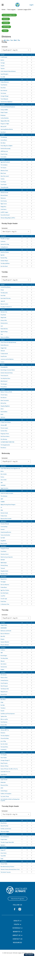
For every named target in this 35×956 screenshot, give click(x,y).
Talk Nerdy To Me (5, 688)
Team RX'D (3, 855)
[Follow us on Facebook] (14, 909)
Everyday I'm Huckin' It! (6, 306)
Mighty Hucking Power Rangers (8, 504)
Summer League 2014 (24, 9)
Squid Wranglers (4, 74)
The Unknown (4, 496)
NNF (2, 652)
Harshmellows (4, 411)
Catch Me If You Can (5, 771)
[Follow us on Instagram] (19, 909)
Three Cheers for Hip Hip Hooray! (8, 342)
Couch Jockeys (4, 526)
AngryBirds (3, 540)
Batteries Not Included (6, 518)
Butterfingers (4, 655)
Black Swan (3, 173)
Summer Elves (4, 430)
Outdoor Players (4, 260)
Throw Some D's (4, 375)
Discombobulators (5, 836)
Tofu (2, 334)
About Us (16, 935)
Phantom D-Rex (4, 785)
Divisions (5, 19)
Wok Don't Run (4, 574)
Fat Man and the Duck (6, 828)
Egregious (3, 845)
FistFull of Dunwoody (5, 148)
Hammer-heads (4, 513)
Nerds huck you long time (7, 557)
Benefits (16, 932)
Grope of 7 (3, 850)
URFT (2, 499)
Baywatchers (4, 579)
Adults (17, 921)
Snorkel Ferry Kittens (5, 287)
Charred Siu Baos (5, 738)
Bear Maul (3, 699)
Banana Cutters (4, 304)
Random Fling (4, 257)
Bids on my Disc (4, 719)
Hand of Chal (4, 694)
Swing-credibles (4, 109)
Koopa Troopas (4, 112)
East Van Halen (4, 744)
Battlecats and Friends (6, 630)
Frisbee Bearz (4, 587)
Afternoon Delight (5, 831)
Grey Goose (3, 314)
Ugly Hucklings (4, 331)
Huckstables (3, 157)
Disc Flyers (3, 143)
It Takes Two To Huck (6, 422)
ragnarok (3, 301)
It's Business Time (5, 604)
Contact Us (17, 939)
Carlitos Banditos (5, 118)
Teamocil (3, 568)
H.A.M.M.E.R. (4, 749)
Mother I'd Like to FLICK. (6, 392)
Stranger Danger (5, 96)
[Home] (17, 890)
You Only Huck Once (5, 378)
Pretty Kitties (4, 386)
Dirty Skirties (4, 823)
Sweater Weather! (5, 642)
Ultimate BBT (4, 425)
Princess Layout (4, 428)
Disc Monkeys (4, 439)
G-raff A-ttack (4, 57)
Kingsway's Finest (5, 433)
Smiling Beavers (4, 247)
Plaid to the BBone (5, 337)
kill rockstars (4, 674)
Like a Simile (3, 479)
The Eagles (3, 581)
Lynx (2, 326)
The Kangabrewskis (5, 445)
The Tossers (3, 167)
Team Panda (3, 184)
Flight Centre (4, 203)
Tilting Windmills (4, 187)
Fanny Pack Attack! (5, 215)
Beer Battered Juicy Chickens (7, 866)
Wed (15, 40)
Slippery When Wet (5, 121)
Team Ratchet (4, 85)
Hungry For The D (5, 548)
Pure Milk (3, 77)
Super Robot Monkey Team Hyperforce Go (10, 468)
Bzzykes (2, 639)
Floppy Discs (3, 206)
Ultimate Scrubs (4, 192)
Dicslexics (3, 732)
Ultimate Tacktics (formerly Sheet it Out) (10, 869)
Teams (5, 30)
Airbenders (3, 782)
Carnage (3, 63)
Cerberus (3, 650)
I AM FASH (3, 485)
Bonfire (2, 60)
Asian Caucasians (5, 400)
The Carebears (4, 165)
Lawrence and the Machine (7, 359)
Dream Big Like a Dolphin (6, 145)
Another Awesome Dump (6, 372)
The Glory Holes (4, 658)
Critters (2, 362)
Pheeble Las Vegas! (5, 238)
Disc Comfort (4, 474)
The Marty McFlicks (5, 263)
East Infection (4, 90)
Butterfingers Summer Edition (8, 370)
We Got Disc (3, 403)
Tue (11, 40)
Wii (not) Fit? (3, 126)
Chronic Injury (4, 394)
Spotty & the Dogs (5, 244)
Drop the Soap (4, 154)
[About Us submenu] (21, 935)
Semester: (5, 46)
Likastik (2, 65)
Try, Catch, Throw (5, 796)
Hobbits (2, 669)
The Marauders (4, 292)
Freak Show (3, 601)
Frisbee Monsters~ (5, 82)
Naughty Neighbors (5, 406)
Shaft (2, 858)
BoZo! (2, 414)
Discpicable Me (4, 367)
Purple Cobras (4, 839)
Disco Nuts (3, 87)
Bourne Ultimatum (5, 633)
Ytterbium (3, 708)
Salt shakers (3, 664)
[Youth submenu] (20, 924)
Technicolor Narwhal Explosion (8, 106)
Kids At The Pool (4, 826)
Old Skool (3, 417)
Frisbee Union (4, 515)
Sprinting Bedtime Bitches (7, 129)
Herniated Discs (4, 747)
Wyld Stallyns (4, 562)
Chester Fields (4, 863)
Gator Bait (3, 295)
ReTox (2, 471)
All (4, 40)
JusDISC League (4, 212)
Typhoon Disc (4, 716)
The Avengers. (4, 384)
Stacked (2, 529)
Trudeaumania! (4, 353)
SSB (1, 482)
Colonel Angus (4, 790)
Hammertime (4, 666)
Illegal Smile (3, 317)
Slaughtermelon (4, 571)
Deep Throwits (4, 763)
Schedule (5, 23)
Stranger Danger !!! (5, 760)
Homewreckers (4, 323)
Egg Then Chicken (5, 590)
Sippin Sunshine (4, 488)
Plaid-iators (3, 198)
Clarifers (3, 179)
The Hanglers (4, 754)
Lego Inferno (4, 774)
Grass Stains (4, 853)
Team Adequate (4, 99)
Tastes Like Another (5, 535)
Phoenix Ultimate (5, 644)
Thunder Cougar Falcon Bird (7, 842)
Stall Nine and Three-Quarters (8, 713)
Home (3, 9)
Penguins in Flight (5, 123)
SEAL (2, 510)
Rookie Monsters (5, 345)
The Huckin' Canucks (6, 872)
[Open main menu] (3, 5)
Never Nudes (4, 757)
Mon (8, 40)
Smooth (2, 710)
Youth (16, 924)
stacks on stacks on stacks (7, 493)
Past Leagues (11, 9)
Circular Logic (4, 598)
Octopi (2, 290)
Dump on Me (4, 725)
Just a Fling (3, 741)
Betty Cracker (4, 543)
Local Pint (3, 596)
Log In (31, 5)
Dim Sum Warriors (5, 584)
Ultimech (3, 350)
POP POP (3, 559)
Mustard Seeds (4, 195)
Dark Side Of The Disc (6, 298)
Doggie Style (3, 348)
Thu (19, 40)
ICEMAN (2, 501)
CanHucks (3, 241)
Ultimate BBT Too (5, 730)
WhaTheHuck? (4, 381)
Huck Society (4, 201)
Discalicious (3, 447)
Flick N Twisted (4, 686)
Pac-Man (3, 705)
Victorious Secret (5, 554)
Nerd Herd (3, 132)
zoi (1, 507)
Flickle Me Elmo (4, 328)
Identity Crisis (4, 312)
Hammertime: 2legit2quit (6, 101)
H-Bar (2, 702)
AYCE (2, 788)
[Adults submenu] (20, 920)
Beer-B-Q (3, 636)
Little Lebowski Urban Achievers (8, 71)
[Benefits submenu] (21, 931)
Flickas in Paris (4, 677)
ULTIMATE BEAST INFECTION (7, 442)
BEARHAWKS (4, 628)
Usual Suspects (4, 683)
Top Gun (3, 68)
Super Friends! (4, 779)
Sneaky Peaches (4, 680)
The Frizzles (3, 93)
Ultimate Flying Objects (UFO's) (8, 217)
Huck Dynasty (4, 722)
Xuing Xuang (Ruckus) (6, 532)
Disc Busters (4, 397)
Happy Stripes (4, 625)
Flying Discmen (4, 691)
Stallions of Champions (6, 793)
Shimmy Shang (4, 565)
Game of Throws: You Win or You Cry (9, 769)
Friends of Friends (5, 523)
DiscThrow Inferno (5, 436)
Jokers (2, 408)
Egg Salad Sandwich (5, 162)
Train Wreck (3, 551)
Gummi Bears (4, 140)
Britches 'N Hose (4, 766)
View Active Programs (17, 899)
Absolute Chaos (4, 170)
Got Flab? (3, 537)
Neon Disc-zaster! (5, 176)
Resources (17, 942)
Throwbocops (4, 137)
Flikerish (3, 661)
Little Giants (3, 209)
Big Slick (2, 255)
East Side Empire (4, 593)
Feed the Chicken (5, 252)
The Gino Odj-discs (5, 735)
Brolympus (3, 115)
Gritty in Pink (4, 320)
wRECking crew (4, 151)
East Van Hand (4, 266)
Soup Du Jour (4, 356)
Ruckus (2, 477)
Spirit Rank (6, 27)
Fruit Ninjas (3, 181)
